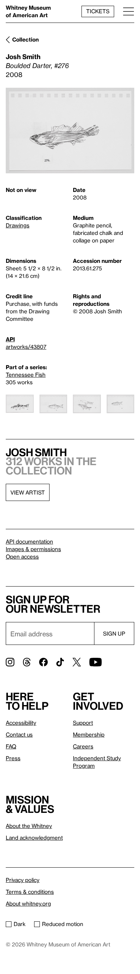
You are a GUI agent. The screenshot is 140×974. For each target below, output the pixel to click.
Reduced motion (62, 924)
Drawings (17, 225)
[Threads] (27, 662)
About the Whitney (29, 826)
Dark (19, 924)
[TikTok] (60, 662)
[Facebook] (43, 662)
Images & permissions (33, 549)
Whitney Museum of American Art (28, 11)
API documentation (29, 541)
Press (13, 758)
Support (83, 722)
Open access (22, 556)
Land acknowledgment (34, 837)
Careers (83, 746)
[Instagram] (10, 662)
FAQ (11, 746)
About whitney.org (28, 903)
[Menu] (128, 11)
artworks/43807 (26, 346)
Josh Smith (23, 56)
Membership (88, 734)
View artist (27, 492)
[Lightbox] (70, 130)
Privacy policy (22, 880)
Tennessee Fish (26, 374)
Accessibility (21, 722)
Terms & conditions (30, 891)
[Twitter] (76, 662)
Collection (25, 39)
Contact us (19, 734)
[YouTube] (95, 662)
